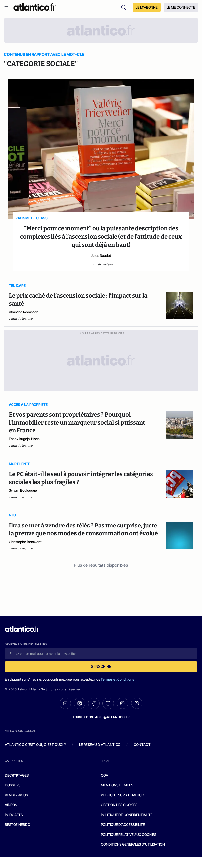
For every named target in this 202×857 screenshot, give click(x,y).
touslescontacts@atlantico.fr (101, 717)
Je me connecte (181, 7)
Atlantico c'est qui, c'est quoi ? (35, 744)
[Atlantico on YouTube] (136, 703)
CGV (104, 775)
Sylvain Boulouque (23, 490)
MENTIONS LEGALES (117, 785)
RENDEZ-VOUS (16, 795)
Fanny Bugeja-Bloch (24, 439)
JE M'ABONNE (147, 7)
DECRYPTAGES (17, 775)
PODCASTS (14, 815)
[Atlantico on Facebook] (94, 703)
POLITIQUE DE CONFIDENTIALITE (126, 815)
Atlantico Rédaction (23, 312)
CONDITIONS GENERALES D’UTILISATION (133, 844)
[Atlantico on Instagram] (122, 703)
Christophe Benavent (25, 542)
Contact (142, 744)
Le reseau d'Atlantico (99, 744)
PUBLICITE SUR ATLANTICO (122, 795)
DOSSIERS (12, 785)
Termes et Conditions (117, 679)
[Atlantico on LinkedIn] (108, 703)
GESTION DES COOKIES (119, 805)
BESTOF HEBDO (17, 824)
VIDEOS (11, 805)
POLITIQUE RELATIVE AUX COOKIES (128, 834)
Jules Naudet (101, 255)
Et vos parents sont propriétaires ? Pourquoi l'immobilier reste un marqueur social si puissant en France (77, 422)
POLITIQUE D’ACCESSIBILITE (123, 824)
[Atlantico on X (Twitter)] (79, 703)
